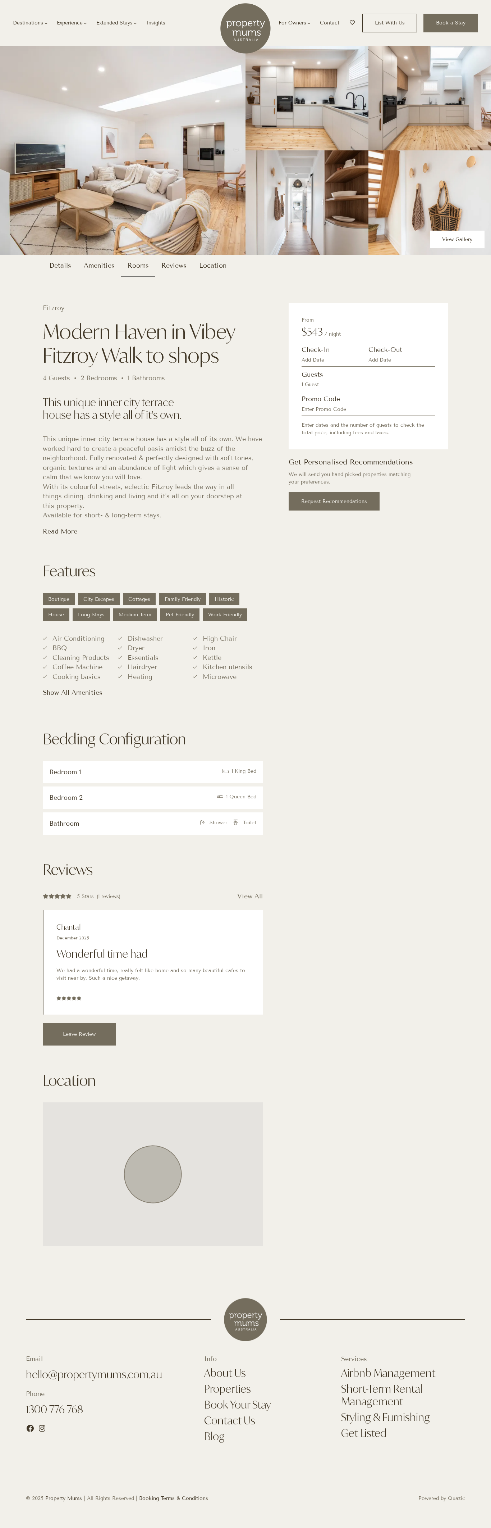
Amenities (99, 266)
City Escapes (98, 599)
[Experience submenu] (85, 23)
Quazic (456, 1498)
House (56, 615)
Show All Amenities (72, 693)
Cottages (139, 599)
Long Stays (91, 615)
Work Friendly (225, 615)
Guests (312, 374)
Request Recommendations (334, 501)
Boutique (58, 599)
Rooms (138, 266)
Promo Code (321, 399)
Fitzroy (53, 308)
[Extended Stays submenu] (135, 23)
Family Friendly (183, 599)
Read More (60, 531)
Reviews (174, 266)
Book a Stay (450, 23)
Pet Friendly (180, 615)
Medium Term (135, 615)
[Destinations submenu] (46, 23)
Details (60, 266)
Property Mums (63, 1498)
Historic (224, 599)
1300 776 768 (54, 1409)
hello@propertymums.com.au (94, 1374)
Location (212, 266)
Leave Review (79, 1034)
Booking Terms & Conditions (173, 1498)
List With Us (390, 23)
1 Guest (310, 384)
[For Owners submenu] (308, 23)
